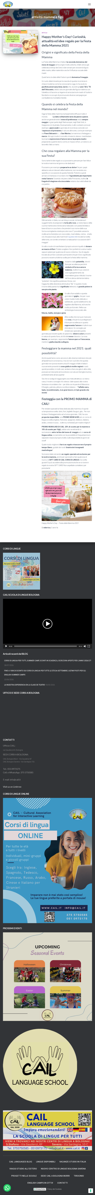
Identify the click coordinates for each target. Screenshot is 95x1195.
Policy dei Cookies (54, 1189)
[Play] (6, 646)
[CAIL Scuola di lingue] (9, 4)
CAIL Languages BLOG (20, 1161)
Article (44, 33)
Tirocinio (79, 1176)
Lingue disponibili (45, 1161)
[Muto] (85, 646)
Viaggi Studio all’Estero (23, 1168)
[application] (47, 624)
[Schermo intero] (89, 646)
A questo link (72, 237)
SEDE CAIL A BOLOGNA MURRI (55, 1176)
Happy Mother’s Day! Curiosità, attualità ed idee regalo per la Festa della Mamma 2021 (66, 41)
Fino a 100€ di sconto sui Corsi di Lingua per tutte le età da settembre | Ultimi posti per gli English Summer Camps (45, 673)
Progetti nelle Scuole (24, 1176)
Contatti (62, 1183)
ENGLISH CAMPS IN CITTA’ (40, 1183)
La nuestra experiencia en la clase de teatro (24, 685)
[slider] (45, 646)
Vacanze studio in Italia (72, 1161)
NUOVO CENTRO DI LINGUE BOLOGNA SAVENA (63, 1168)
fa (54, 528)
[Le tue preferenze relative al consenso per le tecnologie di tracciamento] (90, 1190)
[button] (47, 624)
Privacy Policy (40, 1189)
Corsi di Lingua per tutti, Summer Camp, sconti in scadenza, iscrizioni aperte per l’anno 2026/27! (47, 661)
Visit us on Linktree (12, 786)
